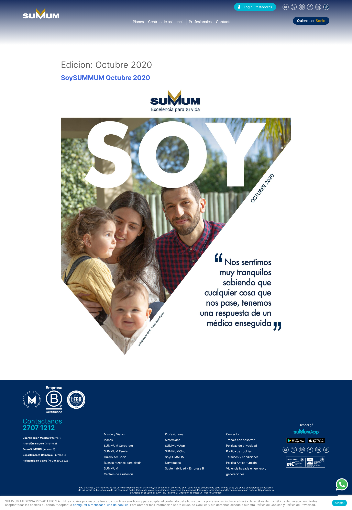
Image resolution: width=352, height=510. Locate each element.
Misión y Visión (114, 434)
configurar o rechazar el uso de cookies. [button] (101, 505)
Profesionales (200, 22)
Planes (138, 22)
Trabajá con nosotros (240, 440)
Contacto (224, 22)
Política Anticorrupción (241, 462)
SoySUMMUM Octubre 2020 (105, 78)
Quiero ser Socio (115, 457)
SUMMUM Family (116, 451)
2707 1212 (39, 428)
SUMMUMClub (175, 451)
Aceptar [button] (339, 503)
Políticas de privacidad (241, 445)
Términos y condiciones (242, 457)
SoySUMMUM (175, 457)
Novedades (173, 462)
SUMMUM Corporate (118, 445)
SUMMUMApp (175, 445)
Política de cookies (239, 451)
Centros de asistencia (166, 22)
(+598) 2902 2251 (59, 460)
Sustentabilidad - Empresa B (184, 468)
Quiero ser (311, 21)
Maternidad (172, 440)
